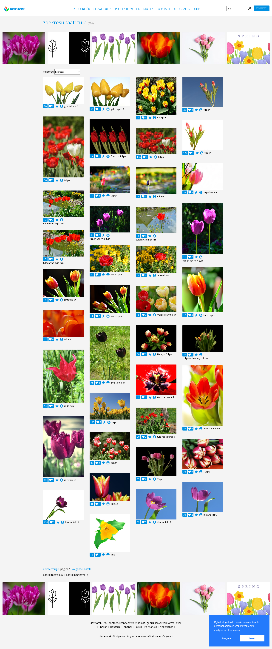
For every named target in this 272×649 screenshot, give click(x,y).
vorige (55, 569)
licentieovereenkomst (132, 623)
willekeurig (139, 9)
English (103, 627)
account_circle (61, 106)
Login (197, 9)
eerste (47, 569)
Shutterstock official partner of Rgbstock (118, 636)
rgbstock (17, 9)
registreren (261, 8)
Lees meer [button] (234, 630)
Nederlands (166, 627)
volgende (77, 569)
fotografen (181, 9)
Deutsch (115, 627)
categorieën (81, 9)
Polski (138, 627)
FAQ (152, 9)
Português (150, 627)
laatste (87, 569)
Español (127, 627)
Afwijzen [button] (226, 638)
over (178, 623)
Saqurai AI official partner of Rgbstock (155, 636)
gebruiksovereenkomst (160, 623)
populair (121, 9)
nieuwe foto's (103, 9)
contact (164, 9)
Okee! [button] (252, 638)
